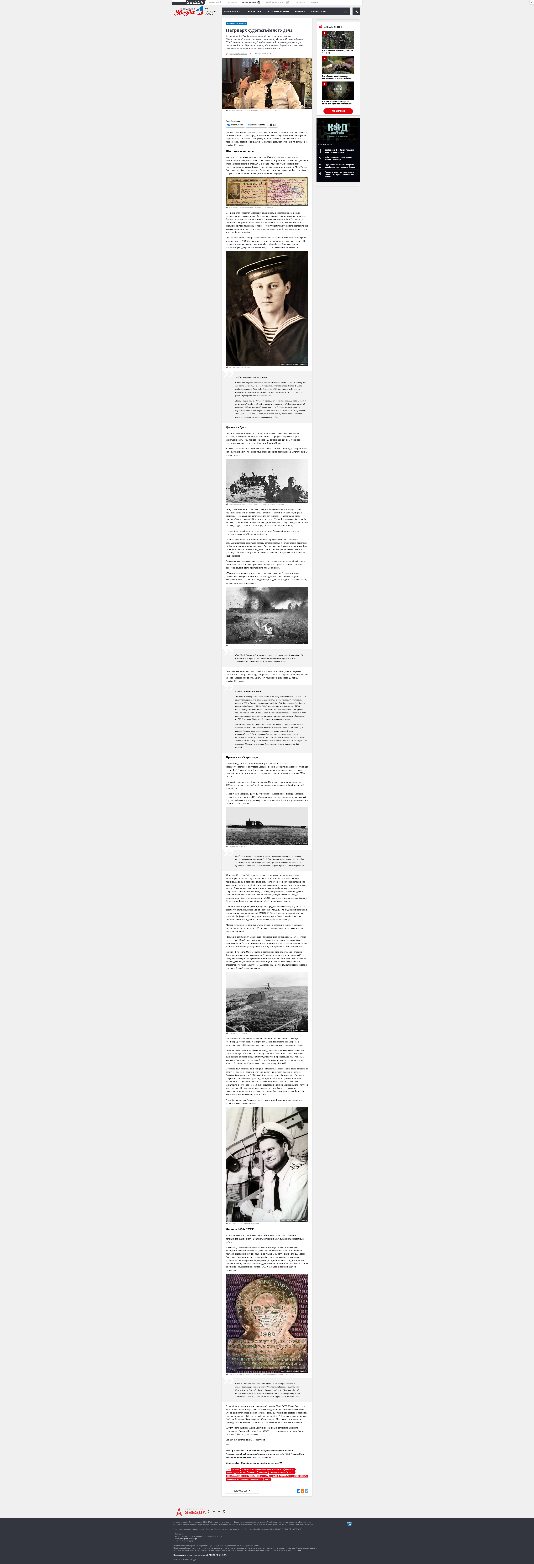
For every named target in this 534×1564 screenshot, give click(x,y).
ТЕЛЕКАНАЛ (214, 2)
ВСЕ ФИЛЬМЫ (338, 111)
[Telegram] (306, 1491)
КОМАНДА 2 (300, 2)
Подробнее (296, 1550)
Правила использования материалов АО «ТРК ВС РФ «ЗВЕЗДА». (200, 1555)
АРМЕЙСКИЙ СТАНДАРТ (275, 2)
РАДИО (231, 2)
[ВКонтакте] (298, 1491)
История (300, 11)
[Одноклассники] (302, 1491)
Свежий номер (319, 11)
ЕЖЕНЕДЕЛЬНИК (249, 2)
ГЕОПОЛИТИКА (253, 11)
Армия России (232, 11)
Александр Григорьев (238, 54)
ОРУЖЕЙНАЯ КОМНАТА (278, 11)
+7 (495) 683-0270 (186, 1541)
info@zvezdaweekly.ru (189, 1538)
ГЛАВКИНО (314, 2)
